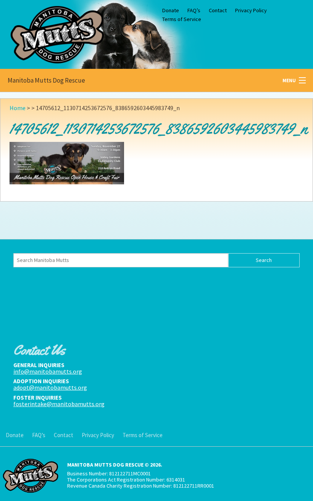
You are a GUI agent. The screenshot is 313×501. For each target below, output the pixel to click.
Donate (170, 10)
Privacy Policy (251, 10)
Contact (218, 10)
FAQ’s (193, 10)
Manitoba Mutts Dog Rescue (46, 80)
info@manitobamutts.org (47, 371)
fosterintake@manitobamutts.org (59, 404)
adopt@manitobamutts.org (50, 387)
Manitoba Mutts (57, 32)
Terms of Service (181, 19)
